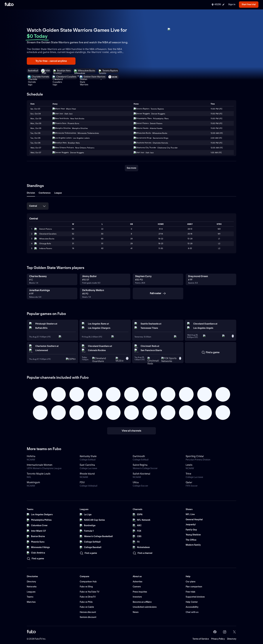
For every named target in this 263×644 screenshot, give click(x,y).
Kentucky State (88, 456)
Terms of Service (201, 639)
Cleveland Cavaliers (66, 76)
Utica (136, 482)
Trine (188, 473)
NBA (47, 70)
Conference (45, 193)
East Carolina (87, 464)
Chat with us (192, 612)
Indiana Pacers (45, 248)
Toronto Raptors (110, 70)
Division (31, 193)
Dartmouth (139, 456)
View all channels (131, 430)
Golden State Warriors (94, 76)
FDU (82, 482)
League (58, 193)
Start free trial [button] (249, 4)
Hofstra (31, 456)
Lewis (189, 464)
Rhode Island (87, 473)
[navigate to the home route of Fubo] (9, 4)
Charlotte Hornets (40, 76)
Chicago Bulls (45, 243)
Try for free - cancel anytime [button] (51, 61)
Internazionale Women (39, 464)
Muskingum (33, 482)
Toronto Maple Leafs (38, 473)
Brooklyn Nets (64, 70)
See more (131, 168)
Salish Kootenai (141, 473)
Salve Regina (140, 464)
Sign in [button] (231, 4)
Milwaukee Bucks (86, 70)
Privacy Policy (218, 639)
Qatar (189, 482)
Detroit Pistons (45, 229)
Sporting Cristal (195, 456)
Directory (231, 639)
